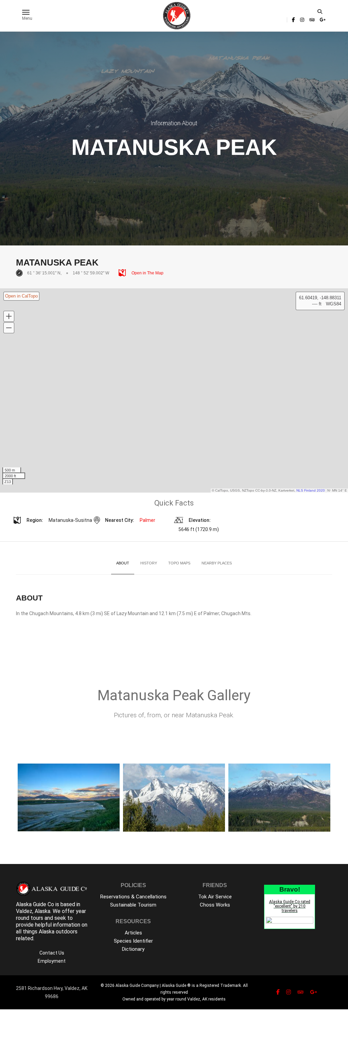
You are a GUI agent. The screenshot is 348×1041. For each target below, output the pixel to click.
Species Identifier (133, 941)
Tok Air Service (215, 897)
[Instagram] (302, 19)
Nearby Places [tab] (217, 563)
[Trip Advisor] (312, 19)
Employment (52, 961)
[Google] (322, 19)
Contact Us (51, 953)
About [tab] (122, 563)
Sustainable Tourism (133, 905)
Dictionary (133, 949)
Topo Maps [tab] (179, 563)
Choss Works (215, 905)
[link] (293, 19)
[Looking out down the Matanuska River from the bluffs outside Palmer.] (69, 797)
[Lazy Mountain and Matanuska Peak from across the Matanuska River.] (279, 798)
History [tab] (148, 563)
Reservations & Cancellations (133, 897)
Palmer (147, 520)
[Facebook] (293, 19)
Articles (133, 933)
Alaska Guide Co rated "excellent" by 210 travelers (289, 906)
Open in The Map (146, 273)
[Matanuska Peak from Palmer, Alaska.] (174, 798)
